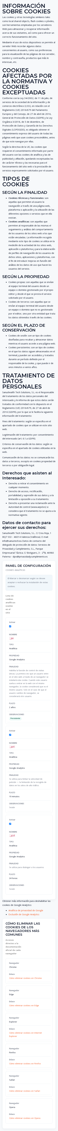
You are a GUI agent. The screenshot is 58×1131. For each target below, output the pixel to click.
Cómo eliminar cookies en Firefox (25, 1064)
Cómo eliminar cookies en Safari (24, 1091)
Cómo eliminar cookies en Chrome (25, 978)
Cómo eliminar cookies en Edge (24, 1005)
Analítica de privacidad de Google (26, 911)
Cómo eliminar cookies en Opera (24, 1118)
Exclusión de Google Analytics (24, 915)
